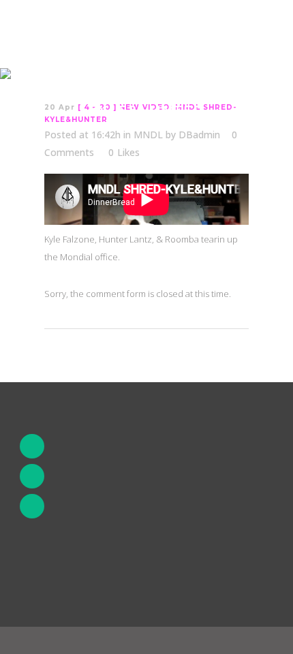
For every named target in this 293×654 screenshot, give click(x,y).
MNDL (148, 134)
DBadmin (199, 134)
